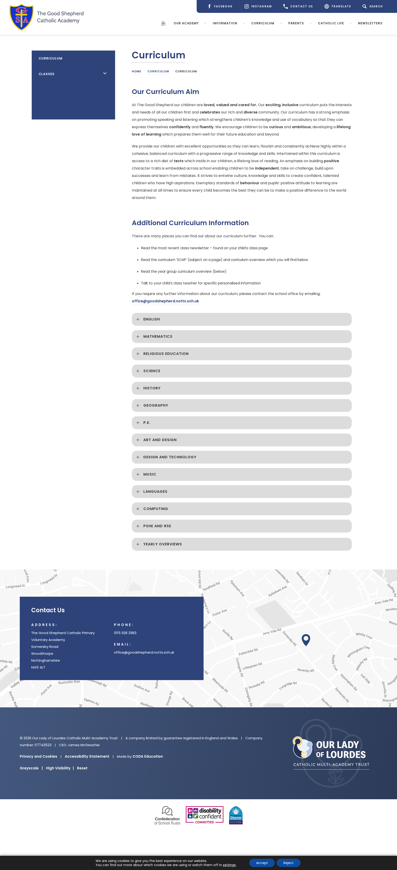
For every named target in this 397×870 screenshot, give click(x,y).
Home (136, 71)
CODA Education (148, 756)
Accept (262, 863)
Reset (82, 768)
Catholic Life (331, 23)
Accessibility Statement (87, 756)
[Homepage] (163, 24)
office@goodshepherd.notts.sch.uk (165, 301)
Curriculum (262, 23)
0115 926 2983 (125, 633)
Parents (296, 23)
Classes (46, 74)
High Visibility (60, 768)
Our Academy (186, 23)
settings (229, 865)
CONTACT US (301, 6)
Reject (289, 863)
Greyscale (31, 768)
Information (225, 23)
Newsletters (370, 23)
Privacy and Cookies (38, 756)
